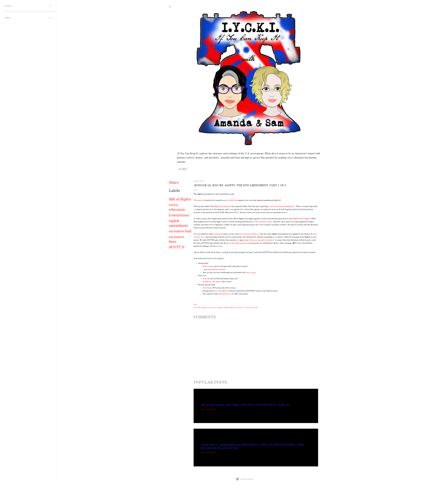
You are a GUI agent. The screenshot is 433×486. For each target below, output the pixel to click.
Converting (207, 288)
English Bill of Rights (301, 219)
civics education (210, 307)
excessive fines (232, 200)
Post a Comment (210, 409)
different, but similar (212, 282)
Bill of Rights (180, 199)
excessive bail (180, 231)
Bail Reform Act (224, 294)
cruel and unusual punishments (281, 206)
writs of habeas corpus (263, 222)
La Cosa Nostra (221, 291)
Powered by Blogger (246, 479)
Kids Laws (207, 266)
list (205, 279)
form (219, 246)
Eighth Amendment (222, 206)
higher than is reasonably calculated (259, 240)
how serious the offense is (248, 234)
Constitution (179, 215)
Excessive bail (199, 200)
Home (182, 169)
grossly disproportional (238, 243)
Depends (216, 234)
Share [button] (174, 183)
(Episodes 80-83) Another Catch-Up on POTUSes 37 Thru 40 (245, 405)
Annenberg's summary (217, 269)
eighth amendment (229, 307)
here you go (251, 273)
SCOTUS (176, 247)
